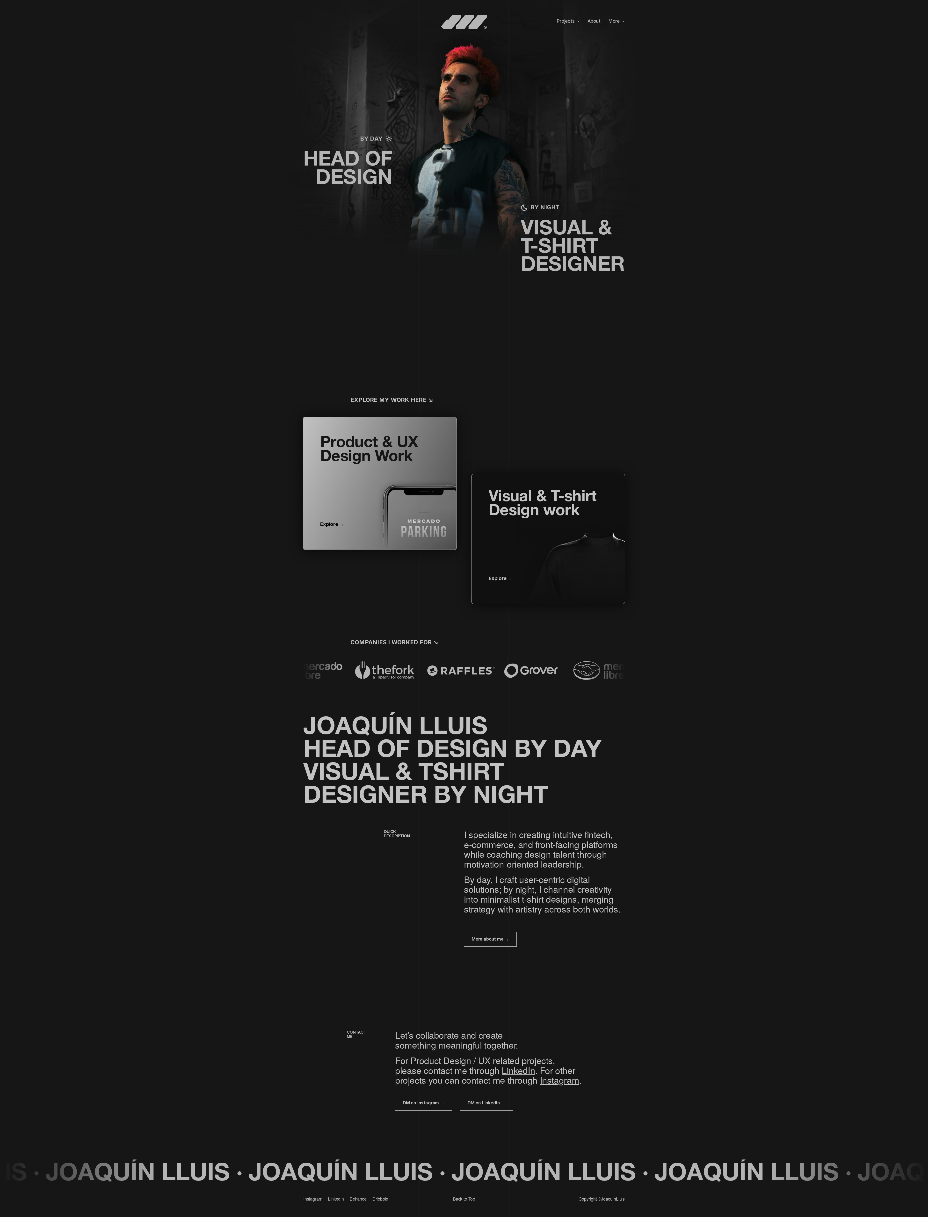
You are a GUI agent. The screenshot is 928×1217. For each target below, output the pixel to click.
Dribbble (380, 1198)
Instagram (559, 1079)
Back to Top (464, 1198)
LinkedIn (518, 1070)
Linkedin (336, 1198)
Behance (358, 1198)
